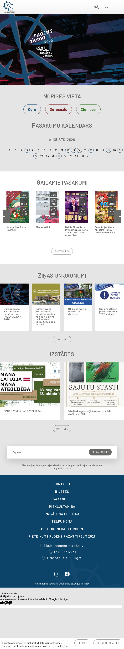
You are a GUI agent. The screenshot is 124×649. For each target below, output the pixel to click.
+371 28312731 (65, 551)
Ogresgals (58, 109)
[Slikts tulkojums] (8, 603)
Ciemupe (88, 109)
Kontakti (62, 484)
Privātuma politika (62, 514)
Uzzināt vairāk (60, 645)
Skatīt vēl (62, 339)
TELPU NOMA (62, 521)
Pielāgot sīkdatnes (108, 643)
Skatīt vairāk (62, 251)
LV (104, 7)
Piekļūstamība (62, 506)
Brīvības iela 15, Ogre (64, 558)
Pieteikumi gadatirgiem (62, 529)
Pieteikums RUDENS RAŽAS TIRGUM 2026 (62, 536)
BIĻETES (62, 491)
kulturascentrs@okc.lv (64, 545)
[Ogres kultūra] (9, 7)
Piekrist (82, 643)
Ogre (32, 109)
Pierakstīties (100, 452)
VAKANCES (62, 499)
